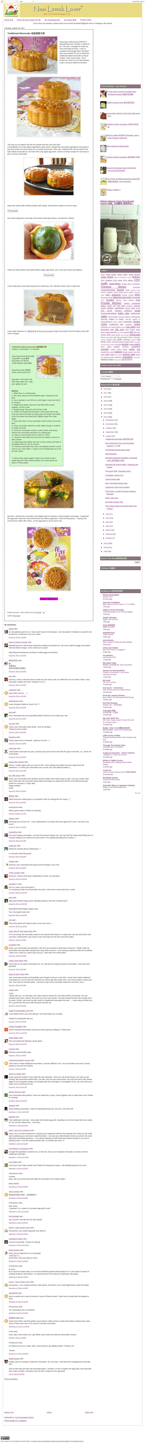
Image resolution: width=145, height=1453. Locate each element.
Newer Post (9, 1412)
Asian (103, 274)
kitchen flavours (15, 1092)
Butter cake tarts (111, 498)
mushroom (126, 339)
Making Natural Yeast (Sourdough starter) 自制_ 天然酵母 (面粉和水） (117, 202)
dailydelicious (109, 633)
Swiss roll (111, 306)
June (108, 518)
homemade (135, 334)
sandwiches (105, 352)
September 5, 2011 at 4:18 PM (18, 1261)
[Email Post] (43, 612)
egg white (120, 332)
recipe (132, 349)
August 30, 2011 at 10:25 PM (18, 879)
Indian (131, 292)
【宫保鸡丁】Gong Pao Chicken (115, 755)
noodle (108, 342)
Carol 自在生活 (109, 625)
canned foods (113, 317)
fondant (103, 335)
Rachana (12, 737)
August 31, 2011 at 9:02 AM (17, 1006)
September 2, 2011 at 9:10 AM (18, 1198)
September (110, 432)
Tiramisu (130, 306)
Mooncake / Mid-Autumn (69, 42)
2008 (106, 551)
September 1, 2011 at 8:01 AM (18, 1125)
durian (132, 329)
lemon (130, 337)
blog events (106, 311)
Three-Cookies (14, 873)
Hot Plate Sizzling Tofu (114, 502)
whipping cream (107, 359)
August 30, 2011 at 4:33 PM (17, 707)
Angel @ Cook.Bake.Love (19, 1011)
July (107, 514)
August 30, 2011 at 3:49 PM (17, 655)
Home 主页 (8, 20)
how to (103, 337)
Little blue (12, 748)
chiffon (104, 324)
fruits (109, 335)
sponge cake (129, 354)
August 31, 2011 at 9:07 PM (17, 1069)
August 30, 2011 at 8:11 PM (17, 841)
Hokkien (110, 292)
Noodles (110, 300)
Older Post (89, 1412)
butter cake (123, 313)
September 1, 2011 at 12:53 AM (19, 1112)
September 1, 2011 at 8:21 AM (18, 1143)
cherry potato (14, 1192)
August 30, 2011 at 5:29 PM (17, 757)
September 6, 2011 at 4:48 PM (18, 1288)
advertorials (119, 308)
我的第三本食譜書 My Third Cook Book (117, 665)
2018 (106, 389)
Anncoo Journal (46, 331)
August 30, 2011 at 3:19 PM (17, 637)
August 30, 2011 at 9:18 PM (17, 868)
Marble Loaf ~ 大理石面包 (112, 705)
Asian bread (111, 275)
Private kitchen (111, 303)
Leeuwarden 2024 (109, 657)
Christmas (136, 287)
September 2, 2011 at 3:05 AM (18, 1186)
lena (10, 898)
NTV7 (102, 300)
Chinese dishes (113, 286)
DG (10, 920)
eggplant (126, 332)
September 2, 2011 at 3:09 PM (18, 1223)
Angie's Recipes (109, 618)
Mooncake (16, 616)
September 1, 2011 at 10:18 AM (19, 1157)
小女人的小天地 (109, 711)
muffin (119, 339)
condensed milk (116, 324)
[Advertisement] (48, 1396)
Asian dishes (107, 277)
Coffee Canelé (108, 635)
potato (109, 347)
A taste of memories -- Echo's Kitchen (119, 753)
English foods (135, 290)
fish (131, 332)
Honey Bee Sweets (16, 762)
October (109, 428)
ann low (12, 724)
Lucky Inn (107, 770)
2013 (106, 409)
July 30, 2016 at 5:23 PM (16, 1374)
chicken (136, 321)
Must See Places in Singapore (114, 650)
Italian (107, 295)
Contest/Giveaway (108, 290)
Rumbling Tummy (110, 778)
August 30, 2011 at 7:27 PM (17, 813)
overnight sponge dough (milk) (123, 342)
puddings (125, 347)
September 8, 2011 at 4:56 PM (18, 1302)
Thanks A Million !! (113, 190)
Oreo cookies (128, 300)
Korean (124, 295)
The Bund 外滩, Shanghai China (118, 471)
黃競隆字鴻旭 (14, 1318)
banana (127, 308)
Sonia (17, 1441)
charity (120, 322)
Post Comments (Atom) (24, 1417)
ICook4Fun (13, 832)
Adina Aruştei (14, 1250)
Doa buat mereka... (110, 682)
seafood (118, 352)
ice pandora (108, 655)
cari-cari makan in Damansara (129, 317)
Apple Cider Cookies (110, 619)
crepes (123, 327)
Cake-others (115, 283)
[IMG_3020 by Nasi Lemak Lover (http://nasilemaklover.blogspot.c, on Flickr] (49, 508)
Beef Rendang (111, 454)
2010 (106, 543)
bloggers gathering (123, 311)
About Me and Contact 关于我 (29, 20)
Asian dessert (134, 275)
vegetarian (137, 357)
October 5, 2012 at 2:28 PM (17, 1338)
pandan (125, 344)
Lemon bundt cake (112, 479)
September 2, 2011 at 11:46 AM (19, 1211)
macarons (136, 337)
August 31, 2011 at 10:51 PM (18, 1087)
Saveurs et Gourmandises (114, 671)
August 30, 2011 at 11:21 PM (18, 915)
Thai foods (120, 306)
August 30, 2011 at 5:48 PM (17, 791)
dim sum (119, 329)
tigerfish (12, 1117)
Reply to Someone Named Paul (114, 787)
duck (127, 329)
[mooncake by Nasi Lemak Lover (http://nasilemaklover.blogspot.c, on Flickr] (12, 211)
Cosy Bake (13, 1162)
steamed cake (109, 357)
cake (104, 316)
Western (110, 308)
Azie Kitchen (108, 640)
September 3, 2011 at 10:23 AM (19, 1245)
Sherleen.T (13, 884)
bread (137, 310)
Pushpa (12, 1049)
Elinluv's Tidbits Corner (113, 760)
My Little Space (15, 776)
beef (133, 308)
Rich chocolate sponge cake (116, 483)
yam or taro (117, 359)
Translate (117, 379)
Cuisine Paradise (15, 1027)
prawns (117, 347)
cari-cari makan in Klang (112, 319)
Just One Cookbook (111, 602)
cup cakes (131, 327)
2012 (106, 413)
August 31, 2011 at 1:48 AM (17, 940)
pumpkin (105, 349)
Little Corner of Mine (111, 735)
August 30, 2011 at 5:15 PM (17, 718)
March (108, 530)
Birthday (136, 277)
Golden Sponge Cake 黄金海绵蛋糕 (120, 103)
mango (103, 339)
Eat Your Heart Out (111, 718)
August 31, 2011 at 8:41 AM (17, 985)
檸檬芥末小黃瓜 (109, 627)
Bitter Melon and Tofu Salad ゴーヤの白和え (119, 604)
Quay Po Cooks (15, 1074)
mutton (133, 339)
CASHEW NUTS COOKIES (113, 747)
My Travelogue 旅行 (52, 20)
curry (138, 327)
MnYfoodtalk (14, 1216)
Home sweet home (120, 292)
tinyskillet (12, 945)
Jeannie (12, 1106)
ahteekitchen (14, 701)
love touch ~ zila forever (113, 688)
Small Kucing (14, 1359)
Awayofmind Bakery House (19, 1060)
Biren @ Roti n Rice (16, 974)
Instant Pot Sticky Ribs (111, 780)
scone (112, 352)
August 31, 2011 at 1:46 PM (17, 1055)
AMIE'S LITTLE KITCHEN (113, 610)
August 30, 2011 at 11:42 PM (18, 926)
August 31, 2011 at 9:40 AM (17, 1021)
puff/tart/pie (135, 347)
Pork (138, 300)
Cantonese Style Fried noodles (117, 487)
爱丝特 (11, 796)
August (109, 436)
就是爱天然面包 (126, 359)
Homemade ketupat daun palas (117, 450)
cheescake (127, 322)
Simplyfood (13, 1293)
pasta (131, 344)
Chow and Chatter (110, 648)
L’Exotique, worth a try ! (114, 475)
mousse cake (111, 339)
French (103, 292)
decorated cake (107, 330)
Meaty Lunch (107, 597)
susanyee (12, 846)
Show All (137, 793)
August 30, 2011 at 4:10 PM (17, 696)
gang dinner (115, 335)
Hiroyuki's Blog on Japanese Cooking (119, 785)
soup (112, 355)
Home (49, 1412)
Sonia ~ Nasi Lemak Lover (19, 1228)
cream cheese (116, 327)
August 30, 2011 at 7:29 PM (17, 827)
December (110, 420)
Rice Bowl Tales (109, 663)
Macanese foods (106, 297)
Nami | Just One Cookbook (19, 1130)
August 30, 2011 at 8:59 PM (17, 856)
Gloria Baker (14, 1038)
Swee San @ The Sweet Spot (20, 931)
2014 (106, 405)
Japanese (116, 295)
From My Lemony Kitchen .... (115, 696)
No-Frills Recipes (110, 703)
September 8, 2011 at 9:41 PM (18, 1313)
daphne (12, 819)
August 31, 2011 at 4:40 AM (17, 956)
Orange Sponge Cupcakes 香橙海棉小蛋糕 (123, 157)
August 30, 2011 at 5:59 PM (17, 802)
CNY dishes (128, 280)
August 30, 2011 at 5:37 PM (17, 770)
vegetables (127, 357)
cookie (137, 324)
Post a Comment (11, 1379)
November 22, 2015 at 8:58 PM (18, 1353)
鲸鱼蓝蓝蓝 (31, 331)
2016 (106, 397)
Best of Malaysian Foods (123, 277)
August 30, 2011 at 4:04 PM (17, 685)
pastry (137, 344)
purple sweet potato (119, 349)
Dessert (120, 290)
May (107, 522)
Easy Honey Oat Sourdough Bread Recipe (118, 697)
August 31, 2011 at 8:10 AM (17, 969)
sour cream (118, 354)
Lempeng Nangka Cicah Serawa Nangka (118, 612)
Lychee (130, 295)
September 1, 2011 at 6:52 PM (18, 1168)
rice (138, 349)
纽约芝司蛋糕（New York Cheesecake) (117, 730)
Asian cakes (122, 275)
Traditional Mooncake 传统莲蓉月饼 (119, 439)
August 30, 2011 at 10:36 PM (18, 892)
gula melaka (125, 335)
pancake (118, 344)
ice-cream (109, 337)
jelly (115, 337)
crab (109, 327)
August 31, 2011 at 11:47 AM (18, 1044)
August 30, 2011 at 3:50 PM (17, 671)
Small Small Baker (16, 961)
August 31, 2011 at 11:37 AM (18, 1033)
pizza (103, 347)
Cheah (11, 990)
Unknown (12, 690)
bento (138, 308)
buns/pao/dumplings (109, 313)
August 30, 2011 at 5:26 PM (17, 732)
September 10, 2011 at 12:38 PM (19, 1326)
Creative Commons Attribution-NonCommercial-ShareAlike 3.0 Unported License (57, 1441)
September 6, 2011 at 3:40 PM (18, 1277)
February (109, 534)
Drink (127, 290)
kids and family (122, 337)
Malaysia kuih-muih (122, 297)
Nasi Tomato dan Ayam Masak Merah (116, 690)
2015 (106, 401)
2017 (106, 393)
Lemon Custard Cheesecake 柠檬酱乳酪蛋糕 (119, 772)
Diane (11, 629)
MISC (137, 295)
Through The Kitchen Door (114, 745)
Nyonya (118, 300)
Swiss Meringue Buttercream (117, 146)
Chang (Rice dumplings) (131, 284)
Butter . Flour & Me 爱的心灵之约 (116, 728)
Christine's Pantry (16, 1239)
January (109, 538)
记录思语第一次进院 (110, 712)
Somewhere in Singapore (19, 1149)
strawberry (118, 357)
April (108, 526)
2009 (106, 547)
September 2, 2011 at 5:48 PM (18, 1234)
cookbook (128, 324)
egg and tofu (111, 332)
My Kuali (106, 680)
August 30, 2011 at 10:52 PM (18, 904)
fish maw (137, 332)
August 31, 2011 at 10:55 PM (18, 1101)
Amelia (11, 862)
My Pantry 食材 (70, 20)
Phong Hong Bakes (111, 595)
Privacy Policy (85, 20)
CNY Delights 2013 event (111, 280)
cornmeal (104, 327)
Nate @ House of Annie (18, 642)
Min (10, 676)
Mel (10, 712)
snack (107, 355)
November (110, 424)
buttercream (135, 313)
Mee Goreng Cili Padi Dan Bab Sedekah (117, 642)
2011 (106, 417)
